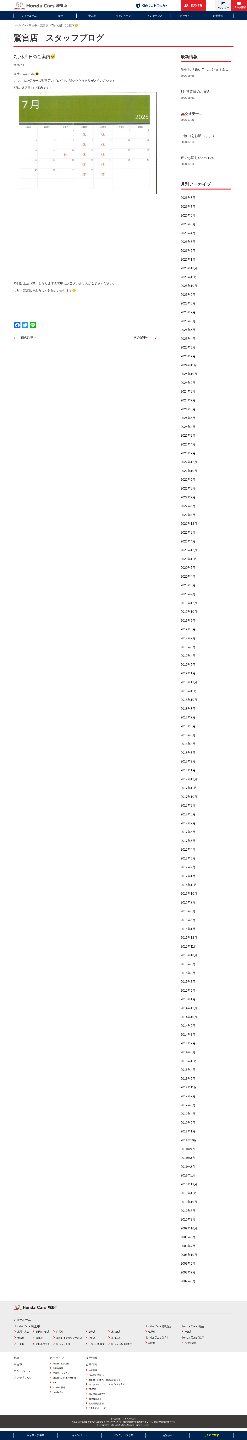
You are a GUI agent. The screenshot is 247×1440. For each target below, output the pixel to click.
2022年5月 (188, 506)
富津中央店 (190, 1342)
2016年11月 (189, 885)
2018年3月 (188, 752)
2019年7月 (188, 638)
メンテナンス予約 (123, 1435)
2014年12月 (189, 1008)
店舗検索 (167, 1435)
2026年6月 (188, 215)
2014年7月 (188, 1043)
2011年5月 (188, 1149)
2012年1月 (188, 1131)
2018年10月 (189, 699)
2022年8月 (188, 488)
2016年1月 (188, 929)
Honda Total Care (61, 1364)
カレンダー (223, 7)
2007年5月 (188, 1281)
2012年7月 (188, 1096)
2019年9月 (188, 620)
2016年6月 (188, 911)
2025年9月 (188, 294)
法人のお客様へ (96, 1375)
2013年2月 (188, 1078)
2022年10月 (189, 471)
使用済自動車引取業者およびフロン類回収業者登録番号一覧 (149, 1422)
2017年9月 (188, 805)
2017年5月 (188, 840)
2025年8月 (188, 303)
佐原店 (151, 1331)
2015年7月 (188, 981)
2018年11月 (189, 691)
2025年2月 (188, 356)
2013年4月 (188, 1069)
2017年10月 (189, 796)
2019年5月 (188, 647)
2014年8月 (188, 1034)
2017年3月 (188, 858)
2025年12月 (189, 268)
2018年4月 (188, 744)
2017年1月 (188, 876)
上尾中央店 (23, 1331)
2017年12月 (189, 779)
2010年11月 (189, 1193)
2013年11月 (189, 1061)
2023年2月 (188, 453)
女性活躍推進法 (96, 1403)
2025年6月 (188, 321)
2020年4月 (188, 576)
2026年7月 (188, 206)
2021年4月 (188, 541)
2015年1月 (188, 999)
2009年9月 (188, 1237)
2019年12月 (189, 603)
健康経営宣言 (95, 1398)
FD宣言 (92, 1389)
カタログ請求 (239, 7)
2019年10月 (189, 611)
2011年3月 (188, 1157)
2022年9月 (188, 479)
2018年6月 (188, 726)
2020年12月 (189, 550)
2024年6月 (188, 409)
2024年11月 (189, 365)
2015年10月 (189, 955)
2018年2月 (188, 761)
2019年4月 (188, 655)
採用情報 (196, 5)
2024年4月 (188, 426)
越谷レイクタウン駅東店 (69, 1337)
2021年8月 (188, 532)
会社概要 (93, 1370)
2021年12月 (189, 523)
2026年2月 (188, 250)
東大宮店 (116, 1331)
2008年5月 (188, 1263)
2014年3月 (188, 1052)
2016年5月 (188, 920)
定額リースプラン (61, 1373)
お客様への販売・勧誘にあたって (105, 1380)
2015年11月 (189, 946)
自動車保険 (58, 1368)
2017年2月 (188, 867)
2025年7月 (188, 312)
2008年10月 (189, 1254)
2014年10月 (189, 1017)
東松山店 (116, 1337)
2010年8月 (188, 1210)
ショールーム (29, 15)
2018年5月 (188, 735)
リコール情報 (59, 1387)
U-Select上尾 (63, 1344)
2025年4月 (188, 338)
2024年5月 (188, 418)
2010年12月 (189, 1184)
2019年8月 (188, 629)
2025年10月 (189, 285)
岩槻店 (39, 1337)
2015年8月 (188, 973)
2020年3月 (188, 585)
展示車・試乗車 (35, 1435)
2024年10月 (189, 374)
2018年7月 (188, 717)
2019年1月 (188, 673)
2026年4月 (188, 233)
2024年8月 (188, 391)
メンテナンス (154, 15)
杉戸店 (92, 1337)
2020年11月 (189, 559)
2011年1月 (188, 1175)
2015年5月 (188, 990)
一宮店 (188, 1331)
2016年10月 (189, 893)
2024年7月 (188, 400)
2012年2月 (188, 1122)
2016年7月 (188, 902)
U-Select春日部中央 (121, 1344)
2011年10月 (189, 1140)
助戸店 (151, 1342)
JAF (55, 1382)
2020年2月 (188, 594)
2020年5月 (188, 567)
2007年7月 (188, 1272)
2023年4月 (188, 444)
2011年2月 (188, 1166)
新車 (60, 15)
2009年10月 (189, 1228)
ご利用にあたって (97, 1408)
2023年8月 (188, 435)
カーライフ (186, 15)
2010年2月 (188, 1219)
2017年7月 (188, 823)
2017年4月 (188, 849)
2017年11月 (189, 788)
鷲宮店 (20, 1337)
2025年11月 (189, 277)
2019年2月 (188, 664)
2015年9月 (188, 964)
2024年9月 (188, 382)
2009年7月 (188, 1246)
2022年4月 (188, 515)
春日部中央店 (43, 1331)
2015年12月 (189, 937)
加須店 (92, 1331)
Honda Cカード (60, 1392)
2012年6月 (188, 1105)
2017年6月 (188, 832)
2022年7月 (188, 497)
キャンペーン (123, 15)
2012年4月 (188, 1113)
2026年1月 (188, 259)
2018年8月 (188, 708)
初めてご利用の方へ (154, 5)
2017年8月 (188, 814)
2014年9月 (188, 1025)
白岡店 (59, 1331)
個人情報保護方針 (97, 1394)
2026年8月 (188, 197)
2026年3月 (188, 241)
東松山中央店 (43, 1344)
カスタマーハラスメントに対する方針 (107, 1384)
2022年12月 (189, 462)
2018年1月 (188, 770)
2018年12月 (189, 682)
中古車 (92, 15)
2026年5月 (188, 224)
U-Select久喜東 (97, 1344)
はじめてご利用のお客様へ (65, 1378)
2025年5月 (188, 330)
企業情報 (218, 15)
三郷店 (20, 1344)
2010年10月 (189, 1202)
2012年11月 (189, 1087)
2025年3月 (188, 347)
